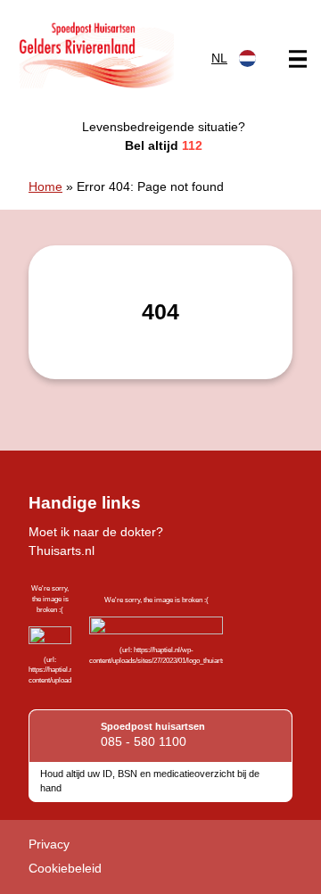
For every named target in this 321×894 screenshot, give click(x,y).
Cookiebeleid (65, 868)
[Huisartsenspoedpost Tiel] (96, 54)
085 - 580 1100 (143, 741)
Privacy (49, 844)
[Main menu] (298, 59)
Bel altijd (163, 145)
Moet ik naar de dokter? (96, 532)
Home (45, 186)
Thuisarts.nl (62, 550)
